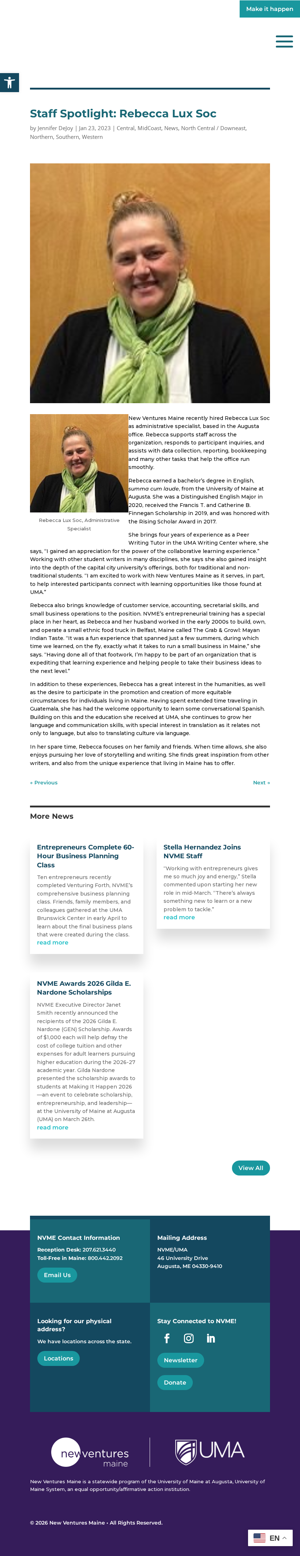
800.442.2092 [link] (105, 1258)
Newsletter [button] (181, 1360)
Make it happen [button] (269, 8)
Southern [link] (67, 136)
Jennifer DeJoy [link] (55, 128)
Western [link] (92, 136)
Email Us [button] (57, 1275)
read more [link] (52, 942)
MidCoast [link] (149, 128)
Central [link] (126, 128)
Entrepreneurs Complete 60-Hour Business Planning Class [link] (85, 856)
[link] (9, 82)
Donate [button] (175, 1382)
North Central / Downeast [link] (213, 128)
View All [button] (251, 1168)
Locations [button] (58, 1358)
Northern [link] (41, 136)
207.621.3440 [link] (99, 1249)
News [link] (171, 128)
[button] (284, 41)
